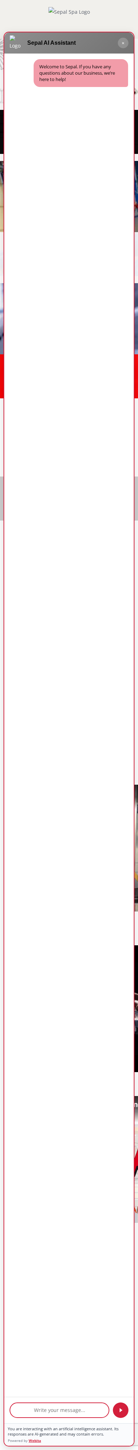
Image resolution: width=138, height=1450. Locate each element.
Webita (35, 1440)
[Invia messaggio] (120, 1410)
